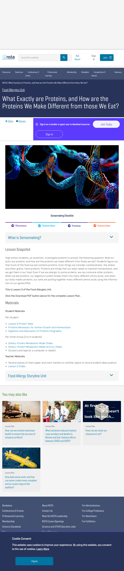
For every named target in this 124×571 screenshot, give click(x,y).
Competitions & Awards (98, 74)
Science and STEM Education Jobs (59, 526)
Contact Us (47, 510)
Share (10, 121)
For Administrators (91, 505)
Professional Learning (51, 74)
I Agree (34, 561)
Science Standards (11, 526)
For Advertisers (89, 516)
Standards (85, 72)
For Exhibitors (88, 521)
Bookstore (19, 72)
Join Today (106, 124)
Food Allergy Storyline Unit (27, 375)
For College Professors (93, 510)
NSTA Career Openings (53, 521)
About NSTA (47, 505)
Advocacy (118, 72)
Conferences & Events (32, 74)
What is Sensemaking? (24, 237)
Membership (71, 72)
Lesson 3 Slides (16, 366)
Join (105, 57)
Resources (6, 72)
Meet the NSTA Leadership (54, 516)
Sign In (93, 57)
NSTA (4, 82)
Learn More (42, 549)
